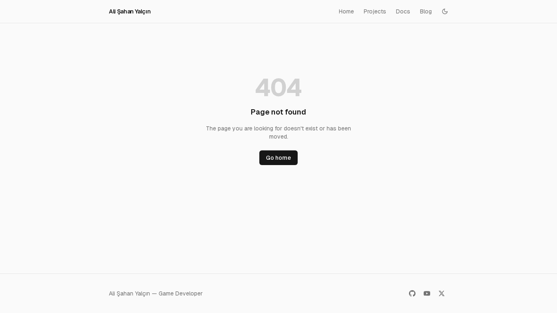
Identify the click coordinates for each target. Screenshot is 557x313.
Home (346, 11)
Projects (375, 11)
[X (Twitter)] (441, 293)
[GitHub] (412, 293)
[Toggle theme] (445, 11)
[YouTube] (426, 293)
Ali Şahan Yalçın (129, 11)
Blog (426, 11)
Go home (278, 157)
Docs (403, 11)
